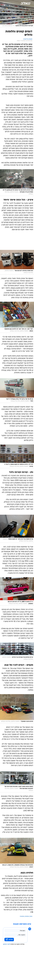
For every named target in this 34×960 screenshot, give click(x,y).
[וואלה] (25, 3)
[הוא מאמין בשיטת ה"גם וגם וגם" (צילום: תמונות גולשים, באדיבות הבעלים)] (17, 262)
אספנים (27, 916)
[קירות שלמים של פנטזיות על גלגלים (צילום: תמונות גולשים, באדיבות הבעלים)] (17, 651)
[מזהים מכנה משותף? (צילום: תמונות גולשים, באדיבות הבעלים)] (17, 708)
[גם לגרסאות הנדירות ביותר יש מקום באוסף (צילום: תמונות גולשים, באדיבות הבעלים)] (17, 529)
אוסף (30, 916)
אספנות (22, 916)
